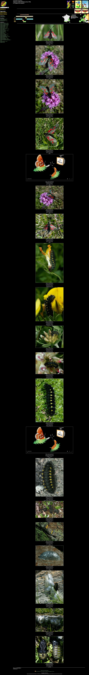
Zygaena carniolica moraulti (4, 24)
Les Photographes (49, 671)
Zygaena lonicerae (3, 31)
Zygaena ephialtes (3, 25)
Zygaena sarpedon (3, 38)
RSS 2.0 (37, 671)
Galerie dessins (3, 14)
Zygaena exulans (2, 27)
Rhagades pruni (2, 20)
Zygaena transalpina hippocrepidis (5, 39)
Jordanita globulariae (3, 19)
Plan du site (39, 671)
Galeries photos (3, 12)
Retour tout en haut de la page (44, 670)
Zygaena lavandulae (3, 30)
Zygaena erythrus (2, 26)
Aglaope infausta (2, 16)
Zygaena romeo (2, 37)
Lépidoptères (3, 9)
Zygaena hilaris (2, 29)
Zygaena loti (2, 32)
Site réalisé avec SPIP (44, 671)
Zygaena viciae (2, 42)
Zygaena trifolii (2, 41)
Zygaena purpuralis (3, 35)
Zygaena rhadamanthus (3, 36)
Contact (53, 671)
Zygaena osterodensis (3, 34)
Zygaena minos (2, 33)
